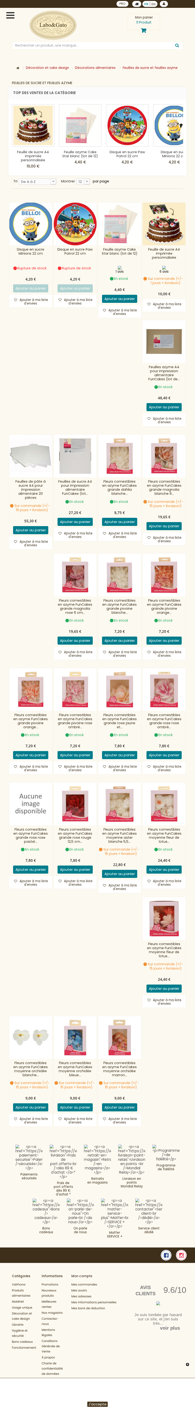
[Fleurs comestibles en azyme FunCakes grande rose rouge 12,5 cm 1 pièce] (75, 804)
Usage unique (22, 1308)
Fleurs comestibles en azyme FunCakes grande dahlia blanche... (119, 488)
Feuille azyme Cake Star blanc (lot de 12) (80, 154)
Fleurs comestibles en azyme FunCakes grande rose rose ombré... (164, 721)
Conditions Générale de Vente (51, 1346)
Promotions (50, 1285)
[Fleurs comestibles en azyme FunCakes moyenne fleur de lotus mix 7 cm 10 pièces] (164, 918)
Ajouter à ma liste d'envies (33, 302)
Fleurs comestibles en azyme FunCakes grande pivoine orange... (164, 607)
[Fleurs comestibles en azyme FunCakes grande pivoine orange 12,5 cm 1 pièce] (164, 575)
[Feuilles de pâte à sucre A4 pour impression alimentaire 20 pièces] (30, 456)
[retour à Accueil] (18, 68)
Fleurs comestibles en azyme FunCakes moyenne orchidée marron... (119, 1069)
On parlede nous (80, 1230)
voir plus (170, 1328)
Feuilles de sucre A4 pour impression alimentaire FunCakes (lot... (75, 488)
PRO (122, 4)
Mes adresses (81, 1297)
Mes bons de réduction (88, 1308)
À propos (48, 1358)
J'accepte (97, 1404)
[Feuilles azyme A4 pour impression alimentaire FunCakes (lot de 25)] (164, 341)
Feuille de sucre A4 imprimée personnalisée (33, 156)
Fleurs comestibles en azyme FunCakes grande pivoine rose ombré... (75, 721)
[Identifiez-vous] (164, 4)
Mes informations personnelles (94, 1302)
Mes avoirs (79, 1291)
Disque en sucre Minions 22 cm (174, 154)
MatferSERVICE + (114, 1234)
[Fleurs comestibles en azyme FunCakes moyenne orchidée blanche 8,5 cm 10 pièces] (30, 1037)
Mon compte (81, 1276)
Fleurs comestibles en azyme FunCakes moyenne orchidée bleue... (75, 1069)
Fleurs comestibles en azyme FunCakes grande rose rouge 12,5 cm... (75, 836)
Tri (15, 181)
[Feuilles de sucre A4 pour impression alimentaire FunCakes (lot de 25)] (75, 456)
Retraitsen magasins (97, 1180)
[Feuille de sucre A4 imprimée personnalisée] (33, 125)
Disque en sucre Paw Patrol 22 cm (127, 154)
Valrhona (18, 1285)
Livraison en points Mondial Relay (132, 1182)
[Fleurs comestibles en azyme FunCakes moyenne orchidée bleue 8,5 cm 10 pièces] (75, 1037)
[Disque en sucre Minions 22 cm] (30, 224)
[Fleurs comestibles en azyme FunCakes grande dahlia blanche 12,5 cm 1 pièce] (119, 456)
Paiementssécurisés (29, 1176)
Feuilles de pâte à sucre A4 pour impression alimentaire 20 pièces (30, 490)
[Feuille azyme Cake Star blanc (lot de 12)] (80, 125)
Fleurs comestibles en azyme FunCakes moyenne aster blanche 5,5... (119, 836)
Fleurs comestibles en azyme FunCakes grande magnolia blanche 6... (164, 488)
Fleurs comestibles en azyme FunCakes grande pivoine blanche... (119, 607)
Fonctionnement (24, 1348)
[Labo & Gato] (52, 25)
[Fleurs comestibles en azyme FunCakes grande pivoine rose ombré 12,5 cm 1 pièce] (75, 689)
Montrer (68, 181)
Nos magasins (52, 1313)
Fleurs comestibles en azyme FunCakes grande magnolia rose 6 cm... (75, 607)
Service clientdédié (149, 1230)
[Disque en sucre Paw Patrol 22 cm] (127, 125)
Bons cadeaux (46, 1230)
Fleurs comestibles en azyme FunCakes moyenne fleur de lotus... (164, 836)
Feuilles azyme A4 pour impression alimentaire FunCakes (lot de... (164, 373)
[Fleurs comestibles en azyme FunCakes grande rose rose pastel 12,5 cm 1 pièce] (30, 804)
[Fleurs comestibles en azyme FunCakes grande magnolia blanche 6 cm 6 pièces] (164, 456)
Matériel (18, 1302)
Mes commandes (84, 1285)
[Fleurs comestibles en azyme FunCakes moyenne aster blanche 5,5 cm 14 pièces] (119, 804)
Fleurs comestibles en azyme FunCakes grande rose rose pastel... (30, 836)
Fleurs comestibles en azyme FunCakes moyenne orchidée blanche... (30, 1069)
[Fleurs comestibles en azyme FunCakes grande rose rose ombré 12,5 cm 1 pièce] (164, 689)
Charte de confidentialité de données (52, 1368)
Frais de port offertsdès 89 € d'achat (63, 1189)
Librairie (17, 1325)
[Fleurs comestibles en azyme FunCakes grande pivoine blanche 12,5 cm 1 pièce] (119, 575)
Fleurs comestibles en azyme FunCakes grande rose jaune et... (119, 721)
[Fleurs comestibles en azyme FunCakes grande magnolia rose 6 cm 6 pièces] (75, 575)
